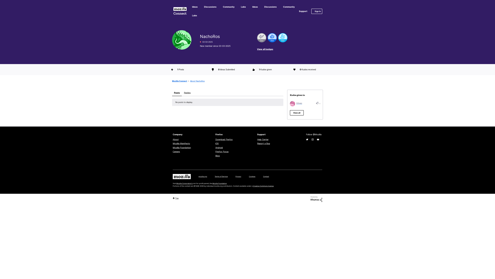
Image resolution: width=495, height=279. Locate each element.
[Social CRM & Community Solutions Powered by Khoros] (316, 199)
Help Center (263, 139)
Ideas (195, 7)
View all (296, 113)
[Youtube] (318, 139)
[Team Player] (272, 37)
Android (219, 147)
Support (303, 11)
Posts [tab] (177, 92)
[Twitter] (307, 139)
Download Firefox (224, 139)
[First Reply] (261, 37)
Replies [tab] (187, 92)
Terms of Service (221, 176)
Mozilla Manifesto (181, 143)
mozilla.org (203, 176)
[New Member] (282, 37)
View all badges (265, 49)
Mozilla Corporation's (184, 183)
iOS (217, 143)
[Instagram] (312, 139)
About (176, 139)
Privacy (238, 176)
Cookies (252, 176)
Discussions (210, 7)
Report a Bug (263, 143)
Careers (176, 151)
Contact (266, 176)
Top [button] (177, 198)
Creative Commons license (263, 186)
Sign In (318, 11)
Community (228, 7)
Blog (217, 155)
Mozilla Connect (180, 11)
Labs (243, 7)
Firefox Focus (222, 151)
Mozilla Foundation (182, 147)
